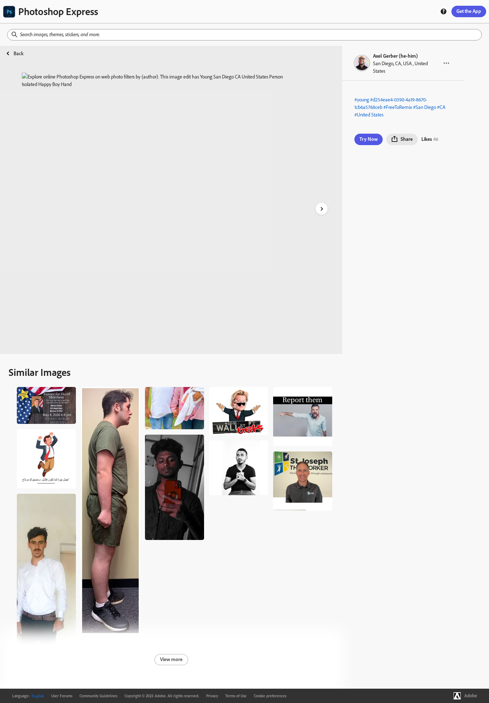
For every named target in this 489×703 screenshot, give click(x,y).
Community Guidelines (98, 695)
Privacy (212, 695)
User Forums (61, 695)
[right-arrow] (322, 209)
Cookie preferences (270, 695)
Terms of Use (236, 695)
